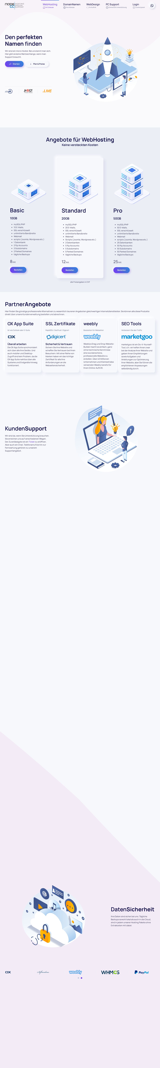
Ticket (32, 441)
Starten (16, 64)
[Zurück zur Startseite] (14, 5)
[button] (50, 5)
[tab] (78, 978)
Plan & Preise (39, 64)
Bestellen (18, 270)
